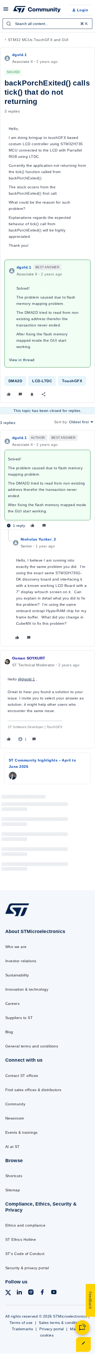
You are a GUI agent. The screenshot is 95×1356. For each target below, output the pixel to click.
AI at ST (12, 1147)
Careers (12, 1003)
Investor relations (20, 961)
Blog (9, 1032)
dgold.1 (19, 55)
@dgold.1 (26, 679)
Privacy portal (51, 1329)
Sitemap (12, 1190)
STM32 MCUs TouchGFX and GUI (38, 40)
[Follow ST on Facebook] (42, 1293)
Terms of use (21, 1322)
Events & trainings (21, 1132)
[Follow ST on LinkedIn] (19, 1293)
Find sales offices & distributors (33, 1090)
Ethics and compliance (25, 1225)
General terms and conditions (31, 1046)
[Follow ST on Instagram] (31, 1293)
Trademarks (22, 1329)
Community (15, 1104)
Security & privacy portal (27, 1268)
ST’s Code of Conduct (25, 1254)
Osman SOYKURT (28, 658)
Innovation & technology (26, 989)
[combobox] (47, 23)
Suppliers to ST (19, 1018)
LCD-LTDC (42, 381)
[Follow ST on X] (8, 1293)
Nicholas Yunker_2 (38, 539)
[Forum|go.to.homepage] (36, 10)
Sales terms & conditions (61, 1322)
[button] (6, 11)
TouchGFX (72, 381)
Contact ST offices (21, 1075)
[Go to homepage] (17, 915)
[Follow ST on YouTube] (54, 1293)
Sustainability (17, 975)
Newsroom (14, 1118)
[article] (47, 482)
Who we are (16, 947)
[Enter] (9, 23)
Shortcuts (13, 1176)
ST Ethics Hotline (20, 1239)
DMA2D (15, 381)
